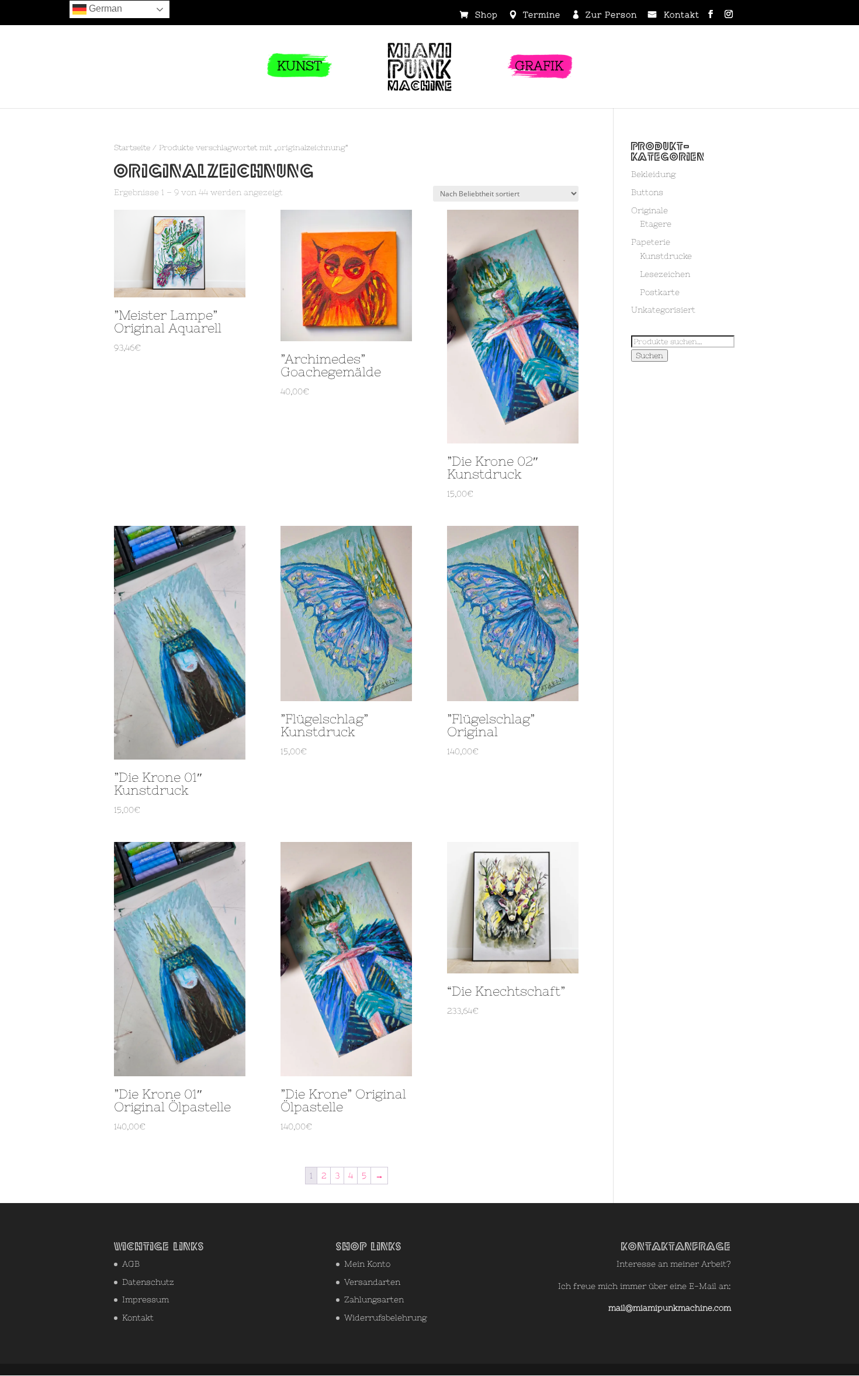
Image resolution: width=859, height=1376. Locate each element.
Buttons (647, 192)
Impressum (145, 1299)
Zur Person (611, 15)
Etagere (655, 223)
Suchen (649, 355)
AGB (131, 1263)
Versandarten (372, 1282)
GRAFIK (539, 65)
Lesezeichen (665, 274)
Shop (486, 15)
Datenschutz (148, 1282)
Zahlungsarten (374, 1299)
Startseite (132, 147)
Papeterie (650, 242)
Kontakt (681, 15)
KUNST (299, 65)
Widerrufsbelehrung (385, 1317)
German (104, 8)
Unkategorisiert (663, 309)
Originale (649, 210)
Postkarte (660, 292)
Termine (541, 15)
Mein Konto (367, 1263)
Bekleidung (653, 174)
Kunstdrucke (666, 256)
